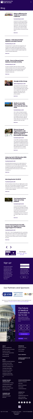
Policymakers (20, 386)
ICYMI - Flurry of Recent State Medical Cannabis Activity (14, 61)
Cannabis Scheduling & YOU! (7, 366)
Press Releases (21, 351)
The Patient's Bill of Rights (7, 368)
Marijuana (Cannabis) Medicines (8, 361)
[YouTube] (27, 402)
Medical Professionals (22, 385)
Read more (16, 32)
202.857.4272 (20, 393)
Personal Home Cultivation (7, 370)
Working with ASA (5, 356)
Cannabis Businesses (22, 388)
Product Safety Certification (7, 388)
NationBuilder (30, 411)
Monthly (25, 338)
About (4, 346)
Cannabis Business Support (7, 384)
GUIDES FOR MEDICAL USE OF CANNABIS (24, 358)
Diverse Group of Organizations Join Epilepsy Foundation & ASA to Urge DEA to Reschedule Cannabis (21, 132)
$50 (21, 325)
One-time (21, 338)
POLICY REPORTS (22, 354)
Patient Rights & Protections (7, 364)
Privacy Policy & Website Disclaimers (17, 413)
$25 (21, 328)
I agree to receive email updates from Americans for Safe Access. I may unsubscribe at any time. (24, 271)
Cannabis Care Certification (6, 394)
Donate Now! (24, 334)
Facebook (20, 253)
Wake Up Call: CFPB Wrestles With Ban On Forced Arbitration (15, 158)
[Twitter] (19, 402)
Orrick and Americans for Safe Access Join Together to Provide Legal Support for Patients (15, 226)
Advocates (20, 383)
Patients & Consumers (22, 381)
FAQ (3, 376)
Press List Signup (21, 349)
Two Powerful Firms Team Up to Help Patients (20, 200)
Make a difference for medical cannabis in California (20, 15)
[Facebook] (22, 402)
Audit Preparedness (6, 389)
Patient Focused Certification (6, 381)
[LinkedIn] (30, 402)
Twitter (25, 253)
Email (7, 411)
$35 (27, 325)
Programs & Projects (6, 351)
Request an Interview (22, 347)
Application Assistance (6, 386)
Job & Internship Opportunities (8, 352)
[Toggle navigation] (31, 2)
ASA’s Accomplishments (7, 347)
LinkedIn (22, 254)
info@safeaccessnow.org (23, 395)
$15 (27, 328)
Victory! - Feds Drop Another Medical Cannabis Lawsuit (14, 40)
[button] (3, 294)
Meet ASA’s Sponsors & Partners (8, 349)
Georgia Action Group (20, 81)
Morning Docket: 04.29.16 (13, 179)
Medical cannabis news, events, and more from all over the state (20, 105)
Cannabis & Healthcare (6, 371)
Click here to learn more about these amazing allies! (19, 301)
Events (20, 362)
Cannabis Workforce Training (7, 382)
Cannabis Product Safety (7, 363)
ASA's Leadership (5, 354)
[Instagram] (24, 402)
